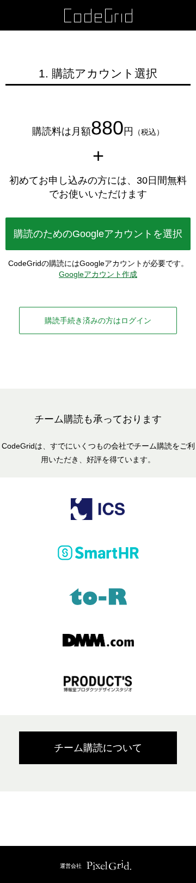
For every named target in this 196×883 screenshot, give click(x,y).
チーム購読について (98, 747)
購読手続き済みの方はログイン (98, 320)
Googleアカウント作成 (98, 274)
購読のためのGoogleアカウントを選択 (98, 233)
